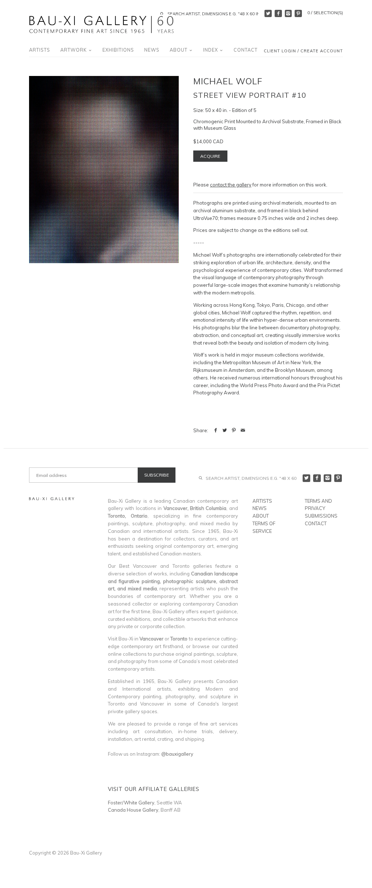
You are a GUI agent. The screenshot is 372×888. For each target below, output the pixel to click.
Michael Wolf (227, 81)
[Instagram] (288, 13)
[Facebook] (278, 13)
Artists (39, 50)
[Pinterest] (298, 13)
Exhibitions (118, 50)
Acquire (210, 156)
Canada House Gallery (133, 810)
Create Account (321, 51)
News (151, 50)
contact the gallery (230, 185)
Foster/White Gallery (131, 802)
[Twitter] (268, 13)
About (179, 50)
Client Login (280, 51)
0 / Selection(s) (325, 12)
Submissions (321, 516)
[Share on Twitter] (225, 430)
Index (211, 50)
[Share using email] (243, 430)
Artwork (74, 50)
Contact (246, 50)
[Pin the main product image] (234, 430)
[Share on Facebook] (216, 430)
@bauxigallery (177, 754)
